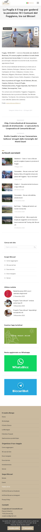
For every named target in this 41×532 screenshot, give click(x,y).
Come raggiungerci (12, 261)
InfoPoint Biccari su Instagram (11, 495)
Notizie (4, 478)
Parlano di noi (7, 28)
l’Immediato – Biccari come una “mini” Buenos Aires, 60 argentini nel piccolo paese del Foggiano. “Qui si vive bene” (26, 174)
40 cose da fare (11, 265)
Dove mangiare (11, 274)
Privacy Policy (6, 499)
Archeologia (5, 421)
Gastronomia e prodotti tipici (10, 438)
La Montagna (6, 429)
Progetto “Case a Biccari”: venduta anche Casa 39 (23, 302)
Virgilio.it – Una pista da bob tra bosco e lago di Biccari (26, 185)
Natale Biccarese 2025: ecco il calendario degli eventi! (22, 292)
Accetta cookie (14, 528)
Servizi (8, 278)
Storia (4, 417)
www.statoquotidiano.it (13, 103)
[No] (39, 525)
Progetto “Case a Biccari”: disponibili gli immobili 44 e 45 (24, 311)
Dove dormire (10, 269)
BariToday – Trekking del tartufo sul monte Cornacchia (25, 207)
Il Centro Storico (6, 425)
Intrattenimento (6, 464)
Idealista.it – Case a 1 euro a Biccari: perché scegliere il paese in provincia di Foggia (26, 161)
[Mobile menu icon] (38, 3)
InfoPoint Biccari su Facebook (11, 491)
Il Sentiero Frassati (7, 434)
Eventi (4, 482)
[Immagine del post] (7, 162)
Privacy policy (27, 528)
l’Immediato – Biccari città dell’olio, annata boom (25, 196)
